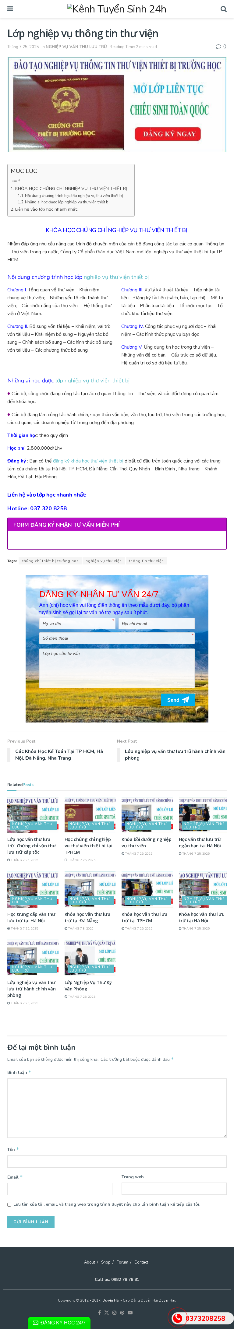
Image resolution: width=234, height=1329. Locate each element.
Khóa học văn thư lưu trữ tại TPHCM (144, 917)
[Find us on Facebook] (99, 1313)
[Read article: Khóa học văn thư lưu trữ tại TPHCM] (147, 889)
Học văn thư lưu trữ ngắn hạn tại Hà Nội (200, 842)
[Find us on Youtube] (130, 1313)
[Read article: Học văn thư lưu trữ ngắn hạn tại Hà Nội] (204, 815)
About (89, 1262)
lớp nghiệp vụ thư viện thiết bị (92, 381)
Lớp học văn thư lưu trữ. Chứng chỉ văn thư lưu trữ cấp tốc (31, 845)
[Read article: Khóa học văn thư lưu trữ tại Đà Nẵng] (90, 889)
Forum (122, 1262)
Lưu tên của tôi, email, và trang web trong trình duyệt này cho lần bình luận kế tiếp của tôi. (106, 1204)
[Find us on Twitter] (106, 1313)
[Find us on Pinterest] (122, 1313)
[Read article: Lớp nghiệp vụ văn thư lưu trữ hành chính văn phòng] (32, 958)
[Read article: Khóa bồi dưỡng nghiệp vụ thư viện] (147, 815)
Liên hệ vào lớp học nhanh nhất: (46, 209)
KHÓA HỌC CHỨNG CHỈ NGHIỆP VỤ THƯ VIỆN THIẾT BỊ (71, 188)
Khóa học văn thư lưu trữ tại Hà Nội (202, 917)
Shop (106, 1262)
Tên (13, 1149)
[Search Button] (224, 9)
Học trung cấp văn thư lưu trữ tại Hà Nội (31, 917)
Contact (141, 1262)
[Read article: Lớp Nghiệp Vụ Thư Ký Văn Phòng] (90, 958)
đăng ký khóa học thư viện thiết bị (88, 461)
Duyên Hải (110, 1300)
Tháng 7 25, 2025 (23, 47)
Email (15, 1177)
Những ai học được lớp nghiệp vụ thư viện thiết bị (67, 202)
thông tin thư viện (146, 560)
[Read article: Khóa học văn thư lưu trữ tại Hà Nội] (204, 889)
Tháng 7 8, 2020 (80, 928)
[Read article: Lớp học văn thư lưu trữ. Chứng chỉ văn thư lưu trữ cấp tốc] (32, 815)
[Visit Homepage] (116, 9)
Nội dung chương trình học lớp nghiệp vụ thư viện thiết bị (74, 196)
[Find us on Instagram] (114, 1313)
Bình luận (19, 1072)
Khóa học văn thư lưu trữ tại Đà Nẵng (87, 917)
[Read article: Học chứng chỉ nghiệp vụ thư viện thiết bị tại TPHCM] (90, 815)
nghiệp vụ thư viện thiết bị (116, 277)
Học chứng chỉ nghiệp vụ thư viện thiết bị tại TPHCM (88, 845)
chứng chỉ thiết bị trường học (50, 560)
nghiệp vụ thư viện (104, 560)
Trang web (133, 1177)
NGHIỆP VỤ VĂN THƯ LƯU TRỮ (76, 47)
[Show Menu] (10, 9)
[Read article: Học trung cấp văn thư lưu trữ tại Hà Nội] (32, 889)
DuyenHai (167, 1300)
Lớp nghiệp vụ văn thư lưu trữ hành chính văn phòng (31, 988)
